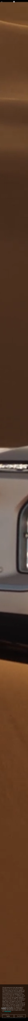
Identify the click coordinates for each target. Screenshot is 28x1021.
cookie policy (7, 1011)
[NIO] (14, 2)
